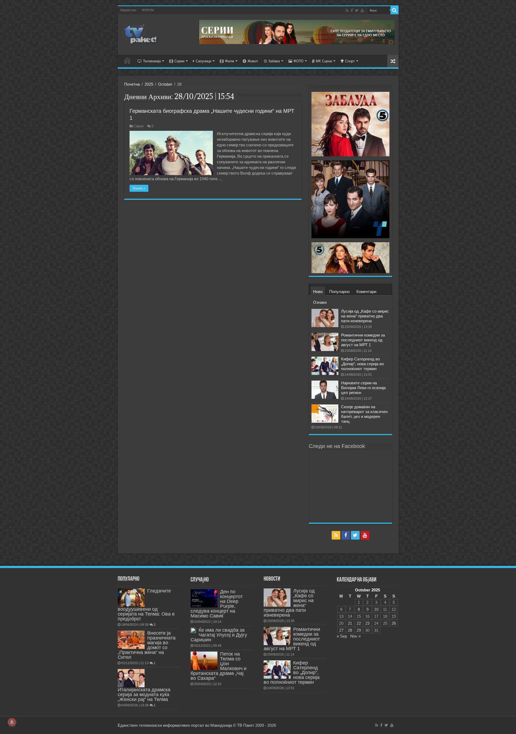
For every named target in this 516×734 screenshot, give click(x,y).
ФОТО (298, 61)
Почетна (132, 84)
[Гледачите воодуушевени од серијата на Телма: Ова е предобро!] (131, 597)
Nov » (355, 636)
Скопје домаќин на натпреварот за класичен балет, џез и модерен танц (364, 414)
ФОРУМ (148, 10)
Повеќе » (139, 188)
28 (350, 630)
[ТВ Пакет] (140, 33)
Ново (317, 291)
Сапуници (203, 61)
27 (341, 630)
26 (394, 623)
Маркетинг (128, 10)
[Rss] (347, 10)
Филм (229, 61)
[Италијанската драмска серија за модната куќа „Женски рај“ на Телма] (131, 678)
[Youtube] (362, 10)
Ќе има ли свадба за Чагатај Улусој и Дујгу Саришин (219, 634)
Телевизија (152, 61)
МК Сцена (324, 61)
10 (376, 609)
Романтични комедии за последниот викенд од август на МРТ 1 (363, 340)
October (165, 84)
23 (367, 623)
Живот (253, 61)
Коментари (366, 291)
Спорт (350, 61)
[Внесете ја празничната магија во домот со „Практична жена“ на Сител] (131, 640)
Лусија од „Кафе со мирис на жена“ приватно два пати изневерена (365, 316)
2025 (149, 84)
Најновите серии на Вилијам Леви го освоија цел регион (363, 388)
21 (350, 623)
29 (359, 630)
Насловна (127, 60)
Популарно (339, 291)
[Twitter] (356, 10)
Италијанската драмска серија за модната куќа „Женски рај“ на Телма (144, 694)
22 (359, 623)
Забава (274, 61)
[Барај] (394, 10)
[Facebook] (351, 10)
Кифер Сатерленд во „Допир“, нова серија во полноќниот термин (362, 364)
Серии (179, 61)
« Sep (342, 636)
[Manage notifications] (12, 722)
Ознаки (320, 302)
